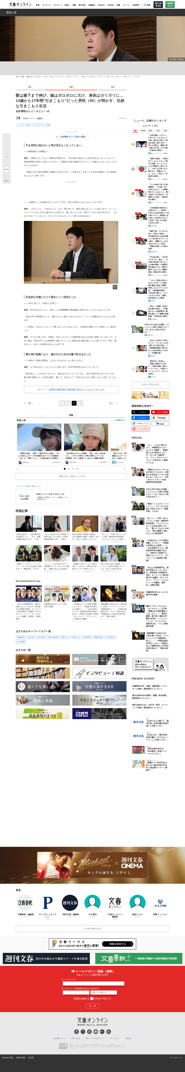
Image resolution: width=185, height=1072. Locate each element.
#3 (112, 86)
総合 (156, 126)
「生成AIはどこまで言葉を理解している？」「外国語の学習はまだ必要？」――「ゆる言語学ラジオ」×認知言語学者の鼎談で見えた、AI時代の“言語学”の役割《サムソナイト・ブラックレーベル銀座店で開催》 (85, 612)
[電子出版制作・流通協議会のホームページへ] (63, 1047)
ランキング (46, 5)
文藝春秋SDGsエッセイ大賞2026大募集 (55, 606)
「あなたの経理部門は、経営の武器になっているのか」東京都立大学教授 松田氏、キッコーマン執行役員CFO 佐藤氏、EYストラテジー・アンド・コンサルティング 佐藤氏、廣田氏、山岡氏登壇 (29, 612)
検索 (148, 5)
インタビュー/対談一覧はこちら (28, 486)
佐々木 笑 (119, 462)
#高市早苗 (41, 637)
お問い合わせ (75, 1038)
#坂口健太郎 (53, 637)
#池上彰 (31, 637)
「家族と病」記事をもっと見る (71, 476)
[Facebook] (76, 1031)
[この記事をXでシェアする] (7, 138)
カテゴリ (56, 5)
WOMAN (101, 5)
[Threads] (89, 1031)
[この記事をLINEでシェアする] (7, 162)
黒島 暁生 (26, 462)
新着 (38, 5)
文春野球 (135, 5)
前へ (30, 403)
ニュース (21, 125)
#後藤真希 (21, 637)
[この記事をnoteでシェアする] (6, 170)
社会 (28, 125)
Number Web (8, 1058)
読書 (118, 5)
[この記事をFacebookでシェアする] (7, 146)
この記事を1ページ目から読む (72, 137)
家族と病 (11, 12)
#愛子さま (76, 637)
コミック (126, 5)
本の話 (30, 1058)
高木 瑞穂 (154, 319)
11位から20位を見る (150, 384)
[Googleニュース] (96, 1031)
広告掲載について (59, 1038)
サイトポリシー (114, 1038)
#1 (29, 86)
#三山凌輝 (21, 642)
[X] (83, 1031)
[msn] (102, 1031)
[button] (64, 468)
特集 (66, 5)
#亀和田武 (98, 637)
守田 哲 (153, 301)
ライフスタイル (38, 125)
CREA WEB (20, 1058)
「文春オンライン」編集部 (32, 118)
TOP (17, 77)
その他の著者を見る (92, 929)
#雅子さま (65, 637)
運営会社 (128, 1038)
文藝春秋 (91, 5)
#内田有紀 (87, 637)
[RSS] (108, 1031)
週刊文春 (82, 5)
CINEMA (110, 5)
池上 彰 (153, 376)
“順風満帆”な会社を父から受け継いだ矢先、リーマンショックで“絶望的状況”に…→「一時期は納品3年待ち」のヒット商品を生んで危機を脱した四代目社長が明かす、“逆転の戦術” (113, 611)
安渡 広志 (150, 335)
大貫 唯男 (154, 226)
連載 (74, 5)
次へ (111, 403)
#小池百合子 (110, 637)
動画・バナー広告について (95, 1038)
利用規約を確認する (81, 999)
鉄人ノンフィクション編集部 (159, 153)
